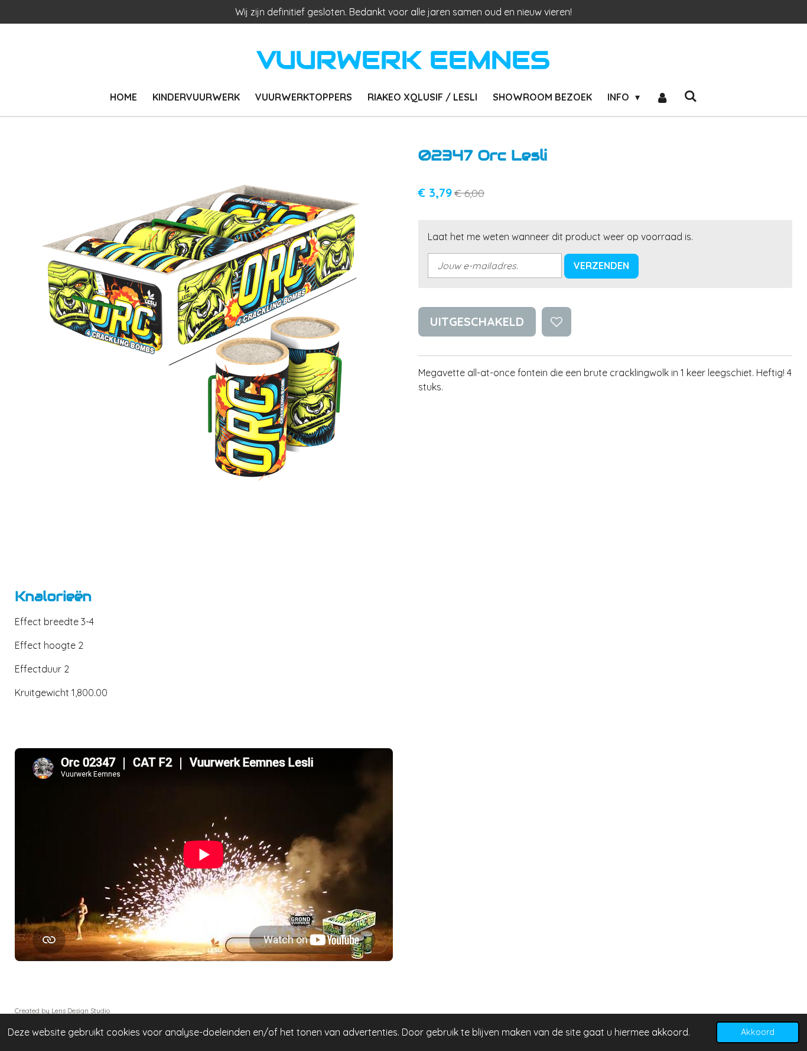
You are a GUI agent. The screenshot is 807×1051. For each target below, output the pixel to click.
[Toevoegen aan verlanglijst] (556, 322)
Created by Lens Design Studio (62, 1010)
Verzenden (601, 265)
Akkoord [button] (758, 1032)
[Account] (661, 97)
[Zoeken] (690, 96)
